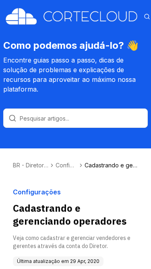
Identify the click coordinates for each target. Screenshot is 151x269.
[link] (111, 165)
